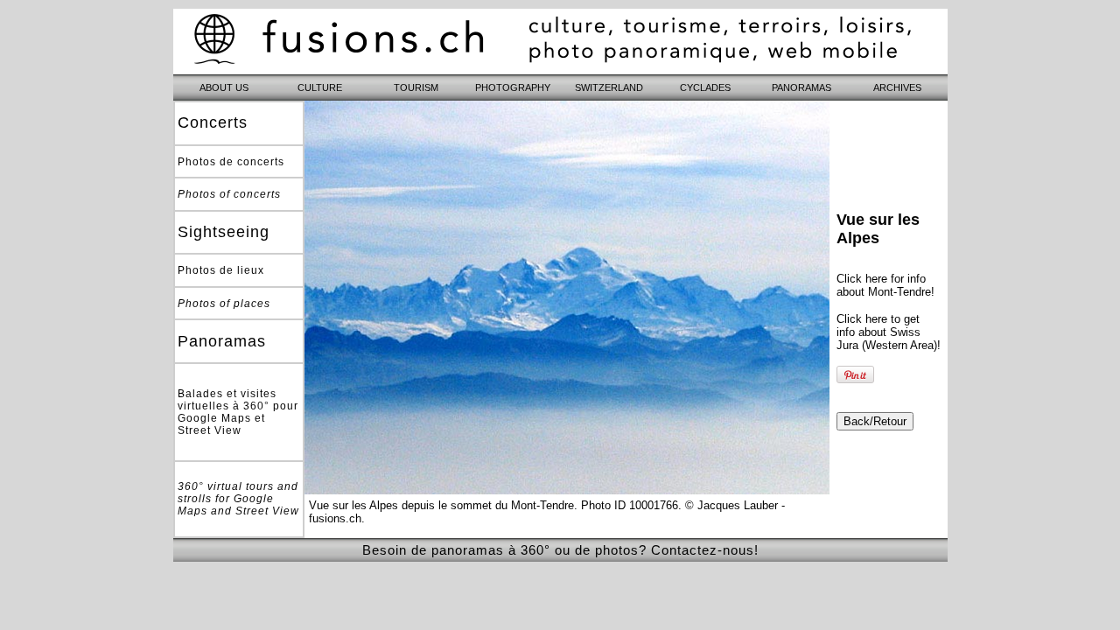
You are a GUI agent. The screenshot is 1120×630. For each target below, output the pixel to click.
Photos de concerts (231, 162)
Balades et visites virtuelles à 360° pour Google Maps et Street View (238, 412)
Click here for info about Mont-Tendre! (885, 285)
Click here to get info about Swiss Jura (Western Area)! (888, 332)
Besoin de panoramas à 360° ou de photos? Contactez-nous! (560, 549)
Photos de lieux (221, 270)
